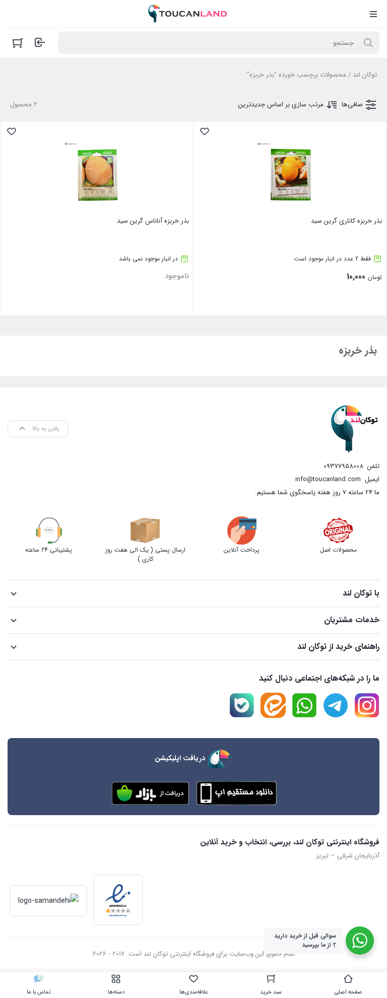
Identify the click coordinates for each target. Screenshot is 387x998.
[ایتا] (273, 705)
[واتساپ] (304, 705)
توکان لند (365, 75)
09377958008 (343, 466)
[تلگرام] (335, 705)
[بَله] (241, 705)
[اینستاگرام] (366, 705)
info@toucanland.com (328, 479)
